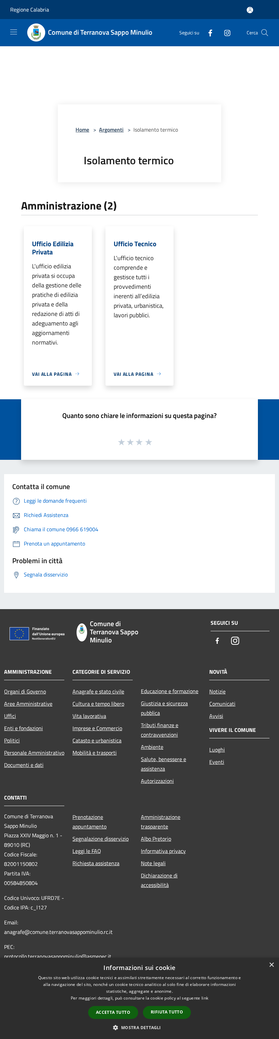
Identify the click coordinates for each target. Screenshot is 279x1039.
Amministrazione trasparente (160, 822)
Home (82, 129)
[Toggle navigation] (14, 32)
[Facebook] (207, 32)
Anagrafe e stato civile (98, 691)
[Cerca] (265, 33)
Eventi (216, 762)
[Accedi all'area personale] (250, 10)
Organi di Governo (25, 691)
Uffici (10, 716)
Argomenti (111, 129)
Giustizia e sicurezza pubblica (164, 708)
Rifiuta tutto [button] (167, 1012)
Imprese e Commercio (97, 728)
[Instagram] (224, 32)
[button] (139, 1027)
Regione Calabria (29, 9)
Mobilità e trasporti (94, 753)
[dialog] (139, 998)
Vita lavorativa (89, 716)
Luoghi (217, 749)
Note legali (153, 863)
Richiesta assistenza (95, 863)
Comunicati (222, 704)
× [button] (271, 965)
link (204, 998)
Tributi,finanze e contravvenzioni (159, 730)
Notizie (217, 691)
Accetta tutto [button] (113, 1012)
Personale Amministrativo (34, 753)
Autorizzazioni (157, 781)
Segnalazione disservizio (100, 839)
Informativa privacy (163, 851)
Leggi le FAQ (86, 851)
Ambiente (152, 747)
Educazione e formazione (169, 691)
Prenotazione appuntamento (89, 822)
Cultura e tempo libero (98, 704)
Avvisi (216, 716)
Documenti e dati (24, 765)
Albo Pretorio (156, 839)
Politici (12, 740)
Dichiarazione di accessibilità (159, 880)
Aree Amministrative (28, 704)
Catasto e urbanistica (96, 740)
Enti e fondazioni (23, 728)
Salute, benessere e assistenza (163, 764)
